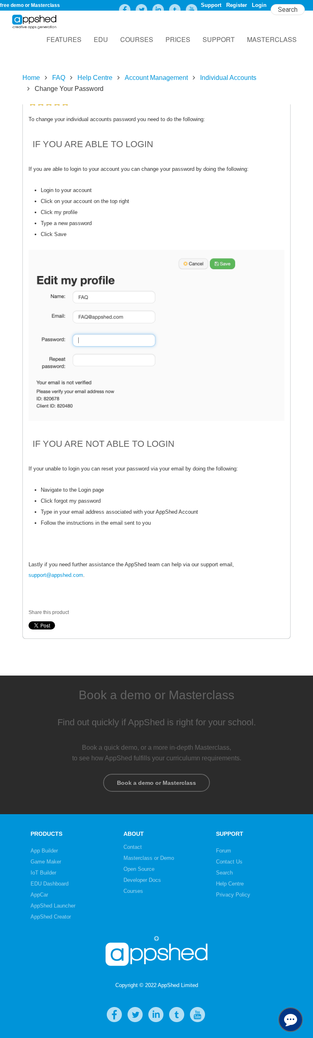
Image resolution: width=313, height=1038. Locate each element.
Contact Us (229, 862)
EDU (101, 39)
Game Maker (46, 862)
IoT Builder (43, 873)
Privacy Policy (233, 895)
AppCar (39, 895)
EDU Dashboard (49, 884)
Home (31, 77)
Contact (132, 847)
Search (224, 873)
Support (211, 5)
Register (236, 5)
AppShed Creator (51, 917)
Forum (223, 851)
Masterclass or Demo (148, 858)
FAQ (58, 77)
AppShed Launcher (53, 906)
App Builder (44, 851)
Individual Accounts (228, 77)
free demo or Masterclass (30, 5)
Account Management (156, 77)
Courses (136, 39)
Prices (177, 39)
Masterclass (272, 39)
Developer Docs (142, 880)
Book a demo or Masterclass (156, 783)
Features (64, 39)
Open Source (138, 869)
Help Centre (94, 77)
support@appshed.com (56, 575)
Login (259, 5)
